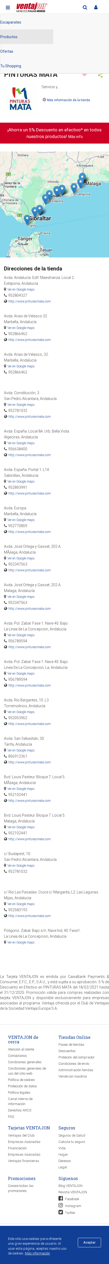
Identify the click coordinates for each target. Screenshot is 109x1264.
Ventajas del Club (21, 1135)
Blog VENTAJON (70, 1186)
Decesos (64, 1161)
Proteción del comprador (76, 1057)
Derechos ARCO (19, 1110)
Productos (8, 37)
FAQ (11, 1117)
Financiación (17, 1148)
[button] (49, 195)
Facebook (71, 1199)
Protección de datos (22, 1086)
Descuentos (67, 1051)
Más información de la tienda (68, 100)
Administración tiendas (75, 1070)
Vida (62, 1148)
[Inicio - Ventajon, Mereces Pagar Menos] (31, 6)
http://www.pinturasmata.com (29, 301)
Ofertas (6, 51)
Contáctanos (17, 1056)
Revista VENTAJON (72, 1192)
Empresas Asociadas (24, 1142)
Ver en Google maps (21, 289)
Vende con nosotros (72, 1076)
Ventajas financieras (23, 1161)
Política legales (19, 1092)
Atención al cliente (21, 1049)
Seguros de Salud (71, 1135)
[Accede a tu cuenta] (95, 7)
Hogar (63, 1154)
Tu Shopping (10, 66)
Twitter (69, 1213)
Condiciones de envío (73, 1064)
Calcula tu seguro (71, 1142)
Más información (37, 1253)
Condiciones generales (25, 1062)
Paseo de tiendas (71, 1045)
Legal (62, 1167)
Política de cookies (21, 1080)
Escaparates (10, 22)
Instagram (72, 1206)
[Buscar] (85, 7)
